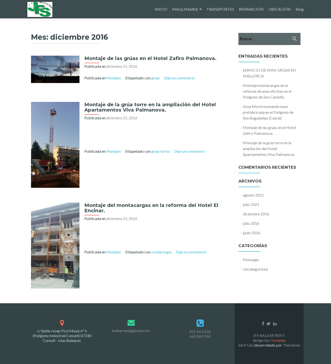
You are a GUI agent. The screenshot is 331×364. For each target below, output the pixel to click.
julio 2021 (251, 204)
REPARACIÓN (251, 9)
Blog (300, 9)
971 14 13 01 (200, 331)
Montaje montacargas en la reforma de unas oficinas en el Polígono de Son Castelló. (267, 91)
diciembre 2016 (256, 214)
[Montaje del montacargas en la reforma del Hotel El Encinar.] (55, 245)
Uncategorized (255, 269)
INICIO (161, 9)
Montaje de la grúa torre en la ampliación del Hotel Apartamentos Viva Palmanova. (150, 107)
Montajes (113, 78)
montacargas (161, 252)
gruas (155, 78)
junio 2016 (251, 232)
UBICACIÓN (279, 9)
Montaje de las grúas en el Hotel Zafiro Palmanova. (150, 58)
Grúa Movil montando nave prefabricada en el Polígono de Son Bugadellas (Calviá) (268, 112)
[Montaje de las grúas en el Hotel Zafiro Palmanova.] (55, 68)
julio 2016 (251, 223)
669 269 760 (200, 336)
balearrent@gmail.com (131, 330)
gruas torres (160, 151)
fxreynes (278, 340)
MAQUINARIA (185, 9)
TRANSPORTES (220, 9)
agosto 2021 (253, 195)
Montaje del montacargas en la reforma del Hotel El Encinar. (151, 207)
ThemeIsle (291, 345)
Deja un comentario (179, 78)
